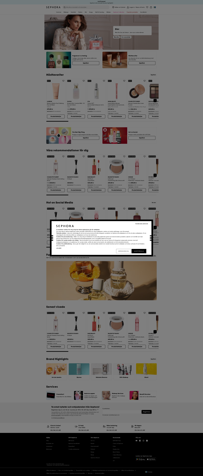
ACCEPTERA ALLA (139, 251)
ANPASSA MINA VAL (123, 251)
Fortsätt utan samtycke (141, 223)
